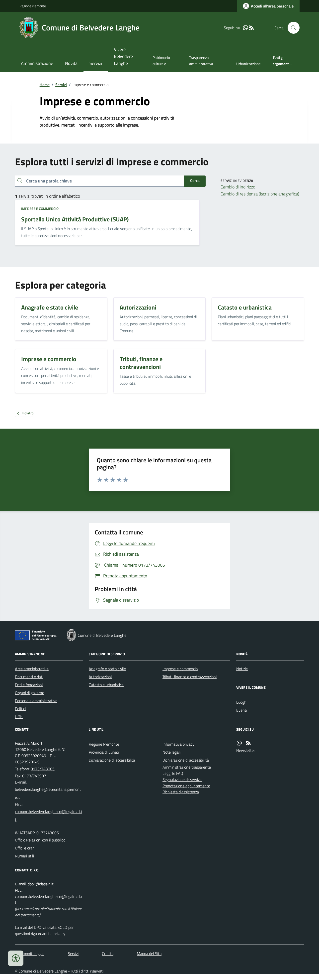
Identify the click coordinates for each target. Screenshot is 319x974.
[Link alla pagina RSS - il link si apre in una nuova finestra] (251, 28)
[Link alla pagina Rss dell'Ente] (248, 743)
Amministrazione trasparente (186, 767)
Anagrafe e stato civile (107, 669)
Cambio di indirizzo (238, 186)
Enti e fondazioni (29, 685)
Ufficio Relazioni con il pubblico (40, 840)
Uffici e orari (24, 848)
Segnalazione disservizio (182, 780)
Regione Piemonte (32, 5)
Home (45, 85)
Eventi (241, 710)
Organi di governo (29, 693)
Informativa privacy (178, 744)
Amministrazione (37, 63)
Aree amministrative (32, 669)
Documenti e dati (29, 677)
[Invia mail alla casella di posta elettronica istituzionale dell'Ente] (49, 793)
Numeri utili (24, 856)
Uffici (19, 717)
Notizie (242, 669)
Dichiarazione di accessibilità (112, 760)
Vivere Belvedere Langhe (123, 56)
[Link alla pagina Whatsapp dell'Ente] (239, 743)
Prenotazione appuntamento (186, 786)
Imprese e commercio (40, 208)
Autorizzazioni (100, 677)
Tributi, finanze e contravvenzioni (189, 677)
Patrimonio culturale (161, 60)
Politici (20, 709)
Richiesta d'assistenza (180, 792)
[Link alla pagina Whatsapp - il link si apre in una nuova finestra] (245, 28)
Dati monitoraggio (29, 954)
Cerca (195, 180)
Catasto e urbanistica (106, 685)
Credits (107, 954)
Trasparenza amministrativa (201, 60)
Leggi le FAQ (172, 773)
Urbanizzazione (248, 64)
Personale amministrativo (36, 701)
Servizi (95, 63)
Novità (71, 63)
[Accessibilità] (16, 958)
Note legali (171, 752)
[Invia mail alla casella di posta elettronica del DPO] (41, 884)
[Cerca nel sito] (292, 28)
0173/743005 (43, 769)
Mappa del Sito (149, 954)
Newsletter (245, 750)
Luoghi (241, 702)
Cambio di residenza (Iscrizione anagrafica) (260, 193)
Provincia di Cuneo (104, 752)
